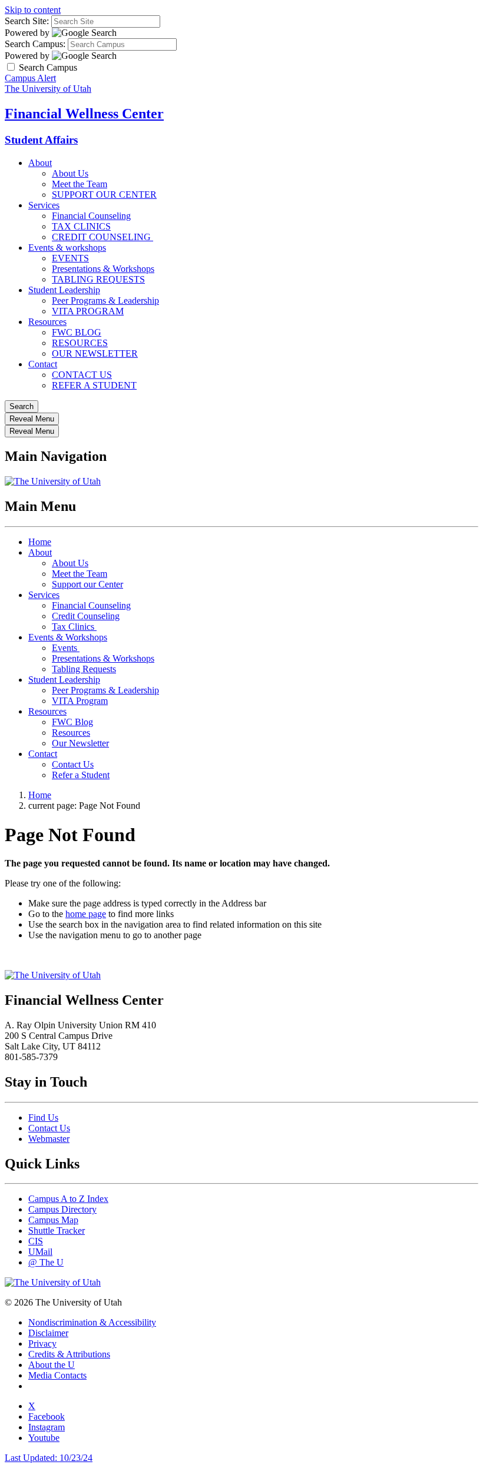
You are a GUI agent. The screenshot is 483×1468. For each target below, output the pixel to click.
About (40, 163)
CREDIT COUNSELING (102, 237)
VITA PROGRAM (88, 311)
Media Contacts (57, 1375)
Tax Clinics (74, 627)
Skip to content (33, 10)
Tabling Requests (84, 669)
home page (85, 914)
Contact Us (73, 764)
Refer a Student (81, 775)
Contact (42, 364)
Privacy (42, 1344)
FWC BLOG (76, 332)
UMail (40, 1252)
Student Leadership (64, 290)
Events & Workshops (67, 637)
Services (43, 205)
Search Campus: (35, 44)
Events (66, 648)
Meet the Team (79, 184)
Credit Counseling (86, 616)
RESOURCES (80, 343)
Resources (47, 322)
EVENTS (70, 258)
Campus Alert (30, 78)
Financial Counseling (91, 216)
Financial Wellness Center (84, 113)
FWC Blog (72, 722)
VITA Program (80, 701)
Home (39, 542)
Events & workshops (67, 248)
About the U (51, 1365)
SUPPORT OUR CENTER (104, 195)
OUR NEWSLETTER (95, 353)
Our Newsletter (80, 743)
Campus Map (53, 1220)
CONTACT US (82, 375)
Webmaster (49, 1139)
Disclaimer (48, 1333)
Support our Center (87, 584)
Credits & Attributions (69, 1354)
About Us (70, 173)
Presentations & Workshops (103, 269)
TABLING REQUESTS (98, 279)
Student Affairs (41, 140)
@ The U (46, 1262)
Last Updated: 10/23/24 (48, 1458)
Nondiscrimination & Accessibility (92, 1322)
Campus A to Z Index (68, 1199)
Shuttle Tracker (56, 1230)
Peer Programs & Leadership (105, 300)
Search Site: (27, 21)
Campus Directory (62, 1209)
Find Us (43, 1117)
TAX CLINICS (81, 226)
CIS (35, 1241)
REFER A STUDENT (94, 385)
